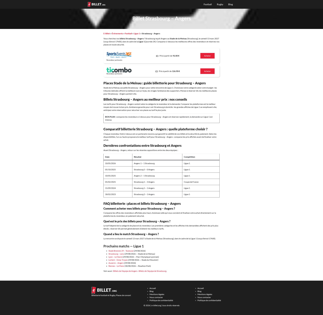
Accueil (153, 288)
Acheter (207, 56)
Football (208, 4)
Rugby (220, 4)
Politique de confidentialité (161, 300)
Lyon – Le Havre (115, 257)
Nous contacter (156, 297)
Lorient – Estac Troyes (118, 260)
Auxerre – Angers (116, 263)
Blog (230, 4)
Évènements (117, 33)
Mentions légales (157, 294)
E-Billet (106, 33)
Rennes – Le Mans (116, 266)
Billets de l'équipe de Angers (125, 271)
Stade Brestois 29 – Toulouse (121, 251)
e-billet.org (156, 305)
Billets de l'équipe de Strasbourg (152, 271)
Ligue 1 (137, 33)
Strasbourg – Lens (116, 254)
